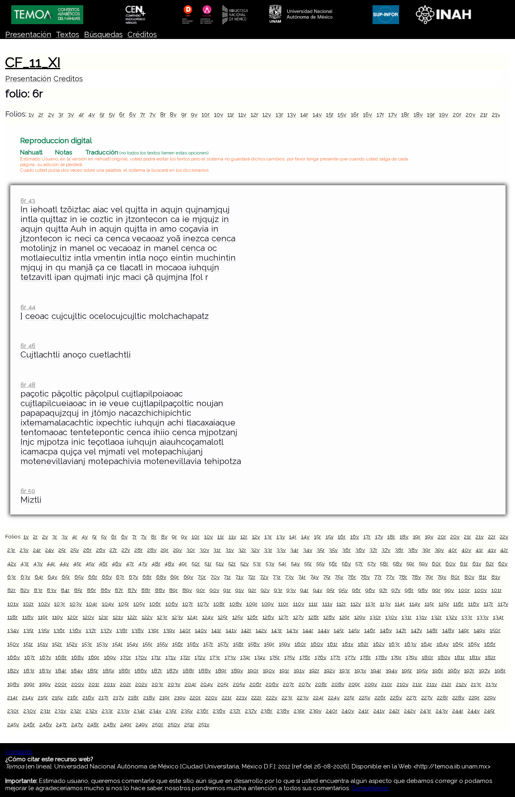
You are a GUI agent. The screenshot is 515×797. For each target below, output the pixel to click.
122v (147, 617)
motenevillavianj (53, 461)
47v (142, 563)
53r (257, 563)
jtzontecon (147, 219)
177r (335, 657)
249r (126, 724)
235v (187, 710)
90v (214, 590)
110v (298, 603)
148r (432, 630)
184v (77, 670)
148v (448, 630)
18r (405, 114)
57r (359, 563)
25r (62, 549)
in (154, 209)
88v (160, 590)
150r (495, 630)
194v (392, 670)
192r (314, 670)
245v (13, 724)
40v (466, 549)
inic (78, 442)
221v (241, 697)
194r (376, 670)
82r (11, 590)
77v (390, 576)
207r (288, 684)
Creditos (68, 78)
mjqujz (205, 219)
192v (329, 670)
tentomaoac (44, 432)
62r (490, 563)
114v (414, 603)
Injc (27, 442)
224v (334, 697)
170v (141, 657)
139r (153, 630)
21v (496, 114)
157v (223, 644)
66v (107, 576)
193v (360, 670)
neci (82, 238)
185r (92, 670)
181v (474, 657)
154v (132, 644)
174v (259, 657)
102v (44, 603)
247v (77, 724)
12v (266, 114)
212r (446, 684)
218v (149, 697)
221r (227, 697)
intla (29, 219)
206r (255, 684)
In (24, 209)
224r (318, 697)
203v (174, 684)
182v (13, 670)
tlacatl (131, 267)
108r (219, 603)
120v (88, 617)
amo (168, 229)
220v (211, 697)
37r (373, 549)
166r (490, 644)
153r (87, 644)
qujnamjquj (207, 209)
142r (246, 630)
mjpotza (52, 442)
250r (157, 724)
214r (12, 697)
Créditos (142, 34)
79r (429, 576)
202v (141, 684)
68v (161, 576)
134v (13, 630)
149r (463, 630)
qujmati (88, 277)
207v (305, 684)
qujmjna (171, 277)
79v (441, 576)
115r (429, 603)
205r (223, 684)
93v (291, 590)
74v (314, 576)
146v (386, 630)
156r (177, 644)
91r (227, 590)
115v (444, 603)
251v (203, 724)
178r (365, 657)
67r (120, 576)
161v (347, 644)
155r (147, 644)
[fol (196, 277)
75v (339, 576)
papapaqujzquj (50, 413)
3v (71, 114)
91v (239, 590)
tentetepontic (97, 432)
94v (317, 590)
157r (208, 644)
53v (270, 563)
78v (416, 576)
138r (122, 630)
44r (51, 563)
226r (380, 697)
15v (342, 114)
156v (193, 644)
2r (40, 114)
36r (346, 549)
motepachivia (114, 461)
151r (28, 644)
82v (24, 590)
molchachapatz (179, 316)
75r (327, 576)
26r (87, 549)
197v (484, 670)
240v (348, 710)
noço (158, 258)
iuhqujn (204, 267)
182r (490, 657)
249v (142, 724)
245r (489, 710)
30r (190, 549)
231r (45, 710)
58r (384, 563)
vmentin (109, 258)
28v (152, 549)
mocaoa (171, 267)
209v (371, 684)
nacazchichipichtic (155, 413)
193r (344, 670)
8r (163, 114)
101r (496, 590)
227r (411, 697)
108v (235, 603)
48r (156, 563)
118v (27, 617)
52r (232, 563)
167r (29, 657)
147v (416, 630)
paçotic (35, 393)
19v (443, 114)
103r (59, 603)
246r (29, 724)
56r (333, 563)
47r (130, 563)
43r (25, 563)
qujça (71, 451)
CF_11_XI (32, 62)
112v (355, 603)
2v (51, 114)
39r (426, 549)
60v (450, 563)
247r (61, 724)
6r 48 (28, 384)
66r (92, 576)
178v (381, 657)
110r (283, 603)
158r (238, 644)
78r (403, 576)
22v (504, 536)
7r (142, 114)
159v (284, 644)
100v (480, 590)
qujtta (136, 209)
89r (173, 590)
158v (254, 644)
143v (292, 630)
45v (90, 563)
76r (352, 576)
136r (59, 630)
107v (203, 603)
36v (360, 549)
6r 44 (28, 307)
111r (313, 603)
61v (476, 563)
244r (458, 710)
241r (363, 710)
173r (215, 657)
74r (302, 576)
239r (299, 710)
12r (254, 114)
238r (266, 710)
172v (199, 657)
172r (185, 657)
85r (78, 590)
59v (423, 563)
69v (188, 576)
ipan (62, 277)
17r (380, 114)
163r (394, 644)
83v (51, 590)
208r (321, 684)
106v (171, 603)
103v (76, 603)
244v (474, 710)
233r (107, 710)
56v (346, 563)
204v (206, 684)
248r (93, 724)
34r (294, 549)
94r (304, 590)
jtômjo (104, 413)
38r (399, 549)
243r (425, 710)
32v (255, 549)
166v (13, 657)
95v (343, 590)
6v (132, 114)
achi (175, 422)
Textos (67, 34)
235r (171, 710)
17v (392, 114)
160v (317, 644)
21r (484, 114)
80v (469, 576)
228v (458, 697)
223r (287, 697)
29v (177, 549)
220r (195, 697)
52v (244, 563)
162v (379, 644)
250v (174, 724)
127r (283, 617)
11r (230, 114)
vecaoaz (148, 238)
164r (426, 644)
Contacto (19, 752)
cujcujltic (69, 316)
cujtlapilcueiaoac (54, 403)
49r (183, 563)
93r (278, 590)
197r (469, 670)
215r (43, 697)
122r (132, 617)
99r (436, 590)
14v (317, 114)
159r (269, 644)
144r (308, 630)
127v (298, 617)
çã (148, 277)
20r (457, 114)
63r (11, 576)
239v (315, 710)
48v (169, 563)
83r (38, 590)
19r (431, 114)
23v (24, 549)
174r (245, 657)
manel (82, 248)
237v (251, 710)
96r (356, 590)
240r (332, 710)
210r (386, 684)
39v (439, 549)
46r (103, 563)
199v (45, 684)
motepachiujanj (172, 451)
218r (133, 697)
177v (350, 657)
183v (45, 670)
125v (237, 617)
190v (269, 670)
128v (329, 617)
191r (284, 670)
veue (119, 403)
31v (229, 549)
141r (216, 630)
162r (363, 644)
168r (61, 657)
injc (113, 277)
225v (364, 697)
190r (253, 670)
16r (355, 114)
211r (417, 684)
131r (407, 617)
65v (79, 576)
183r (29, 670)
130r (375, 617)
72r (251, 576)
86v (106, 590)
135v (43, 630)
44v (64, 563)
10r (206, 114)
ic (68, 238)
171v (170, 657)
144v (324, 630)
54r (282, 563)
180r (427, 657)
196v (454, 670)
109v (268, 603)
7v (152, 114)
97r (383, 590)
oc (101, 248)
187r (156, 670)
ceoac (37, 316)
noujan (209, 403)
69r (174, 576)
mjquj (32, 267)
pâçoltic (67, 393)
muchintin (216, 258)
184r (60, 670)
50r (196, 563)
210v (402, 684)
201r (94, 684)
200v (77, 684)
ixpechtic (114, 422)
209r (354, 684)
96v (370, 590)
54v (295, 563)
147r (401, 630)
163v (410, 644)
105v (139, 603)
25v (74, 549)
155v (162, 644)
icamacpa (39, 451)
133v (482, 617)
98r (409, 590)
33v (281, 549)
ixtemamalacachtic (57, 422)
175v (289, 657)
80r (455, 576)
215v (57, 697)
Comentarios (370, 788)
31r (217, 549)
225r (349, 697)
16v (367, 114)
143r (276, 630)
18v (418, 114)
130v (391, 617)
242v (410, 710)
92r (252, 590)
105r (123, 603)
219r (164, 697)
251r (189, 724)
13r (279, 114)
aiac (100, 209)
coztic (101, 219)
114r (400, 603)
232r (75, 710)
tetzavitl (36, 277)
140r (185, 630)
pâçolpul (102, 393)
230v (29, 710)
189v (237, 670)
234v (155, 710)
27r (113, 549)
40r (452, 549)
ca (175, 219)
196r (437, 670)
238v (283, 710)
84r (65, 590)
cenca (118, 238)
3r (61, 114)
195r (407, 670)
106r (155, 603)
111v (327, 603)
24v (49, 549)
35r (321, 549)
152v (71, 644)
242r (394, 710)
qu (61, 267)
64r (39, 576)
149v (479, 630)
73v (289, 576)
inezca (196, 238)
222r (256, 697)
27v (126, 549)
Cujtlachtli (40, 354)
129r (344, 617)
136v (75, 630)
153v (102, 644)
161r (332, 644)
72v (264, 576)
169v (110, 657)
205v (239, 684)
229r (474, 697)
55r (308, 563)
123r (162, 617)
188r (188, 670)
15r (330, 114)
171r (156, 657)
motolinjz (39, 248)
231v (60, 710)
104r (91, 603)
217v (118, 697)
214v (27, 697)
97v (395, 590)
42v (11, 563)
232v (91, 710)
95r (331, 590)
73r (277, 576)
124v (207, 617)
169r (93, 657)
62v (502, 563)
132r (436, 617)
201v (109, 684)
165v (474, 644)
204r (190, 684)
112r (341, 603)
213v (491, 684)
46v (117, 563)
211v (431, 684)
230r (13, 710)
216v (88, 697)
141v (231, 630)
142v (261, 630)
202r (125, 684)
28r (138, 549)
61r (464, 563)
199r (29, 684)
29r (165, 549)
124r (192, 617)
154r (117, 644)
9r (184, 114)
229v (490, 697)
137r (91, 630)
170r (125, 657)
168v (77, 657)
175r (275, 657)
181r (459, 657)
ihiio (161, 432)
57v (371, 563)
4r (81, 114)
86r (91, 590)
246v (45, 724)
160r (300, 644)
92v (265, 590)
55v (320, 563)
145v (354, 630)
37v (385, 549)
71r (227, 576)
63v (25, 576)
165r (458, 644)
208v (338, 684)
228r (442, 697)
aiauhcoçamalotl (191, 442)
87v (132, 590)
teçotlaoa (106, 442)
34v (307, 549)
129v (359, 617)
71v (239, 576)
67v (133, 576)
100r (464, 590)
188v (204, 670)
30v (204, 549)
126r (252, 617)
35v (333, 549)
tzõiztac (75, 209)
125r (223, 617)
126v (268, 617)
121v (118, 617)
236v (219, 710)
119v (57, 617)
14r (304, 114)
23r (11, 549)
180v (444, 657)
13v (291, 114)
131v (421, 617)
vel (116, 209)
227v (427, 697)
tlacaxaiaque (210, 422)
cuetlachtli (110, 354)
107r (187, 603)
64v (52, 576)
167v (45, 657)
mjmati (112, 451)
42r (504, 549)
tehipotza (222, 461)
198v (13, 684)
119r (43, 617)
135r (28, 630)
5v (112, 114)
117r (488, 603)
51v (220, 563)
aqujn (172, 209)
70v (215, 576)
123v (177, 617)
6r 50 (28, 490)
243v (442, 710)
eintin (182, 258)
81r (483, 576)
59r (410, 563)
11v (242, 114)
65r (66, 576)
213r (476, 684)
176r (304, 657)
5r (102, 114)
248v (109, 724)
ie (83, 219)
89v (187, 590)
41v (492, 549)
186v (140, 670)
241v (379, 710)
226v (396, 697)
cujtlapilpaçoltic (163, 403)
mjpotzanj (218, 432)
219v (179, 697)
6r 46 (28, 345)
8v (173, 114)
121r (103, 617)
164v (443, 644)
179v (411, 657)
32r (242, 549)
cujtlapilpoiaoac (152, 393)
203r (157, 684)
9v (194, 114)
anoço (75, 354)
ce (112, 267)
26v (100, 549)
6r (122, 114)
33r (268, 549)
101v (13, 603)
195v (422, 670)
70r (202, 576)
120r (72, 617)
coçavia (193, 229)
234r (139, 710)
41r (479, 549)
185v (108, 670)
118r (12, 617)
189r (221, 670)
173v (230, 657)
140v (201, 630)
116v (473, 603)
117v (503, 603)
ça (99, 267)
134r (498, 617)
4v (91, 114)
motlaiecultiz (46, 258)
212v (461, 684)
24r (37, 549)
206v (272, 684)
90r (200, 590)
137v (106, 630)
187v (172, 670)
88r (145, 590)
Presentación (28, 34)
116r (458, 603)
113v (385, 603)
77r (378, 576)
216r (72, 697)
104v (108, 603)
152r (57, 644)
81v (495, 576)
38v (413, 549)
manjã (81, 267)
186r (124, 670)
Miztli (31, 500)
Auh (78, 229)
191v (299, 670)
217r (104, 697)
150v (13, 644)
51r (208, 563)
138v (138, 630)
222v (271, 697)
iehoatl (44, 209)
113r (370, 603)
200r (61, 684)
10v (218, 114)
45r (77, 563)
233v (123, 710)
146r (369, 630)
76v (365, 576)
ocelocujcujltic (117, 316)
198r (500, 670)
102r (28, 603)
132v (451, 617)
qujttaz (53, 219)
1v (31, 114)
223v (303, 697)
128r (313, 617)
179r (396, 657)
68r (147, 576)
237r (235, 710)
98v (423, 590)
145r (339, 630)
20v (471, 114)
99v (449, 590)
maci (132, 277)
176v (320, 657)
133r (466, 617)
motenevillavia (172, 461)
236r (202, 710)
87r (119, 590)
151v (42, 644)
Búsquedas (103, 34)
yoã (173, 238)
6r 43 (28, 200)
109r (252, 603)
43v (38, 563)
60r (436, 563)
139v (169, 630)
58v (397, 563)
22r (492, 536)
